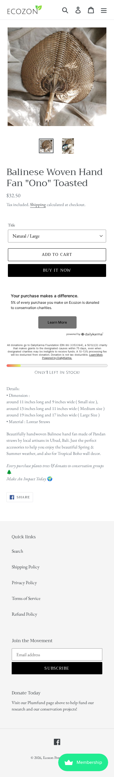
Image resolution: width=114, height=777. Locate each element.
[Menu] (103, 9)
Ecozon (48, 757)
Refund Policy (24, 614)
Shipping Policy (25, 567)
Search (17, 551)
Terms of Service (26, 598)
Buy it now (57, 270)
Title (11, 225)
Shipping (38, 204)
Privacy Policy (24, 582)
